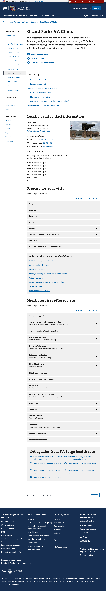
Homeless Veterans (8, 521)
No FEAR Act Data (55, 581)
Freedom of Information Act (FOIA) (38, 578)
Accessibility (6, 578)
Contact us (86, 8)
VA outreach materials (36, 546)
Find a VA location (86, 555)
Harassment (57, 578)
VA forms (31, 519)
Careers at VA (32, 543)
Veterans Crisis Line (87, 521)
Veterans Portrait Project (11, 584)
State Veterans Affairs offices (38, 536)
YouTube (57, 543)
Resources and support (88, 529)
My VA (86, 16)
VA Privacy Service (40, 581)
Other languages (24, 563)
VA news (57, 519)
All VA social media (60, 547)
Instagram (57, 533)
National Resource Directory (11, 552)
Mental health (6, 535)
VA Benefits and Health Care (14, 16)
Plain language (92, 578)
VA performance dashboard (84, 581)
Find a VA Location (49, 16)
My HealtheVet (97, 16)
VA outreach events (8, 548)
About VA (33, 16)
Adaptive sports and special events (11, 540)
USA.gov (68, 581)
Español (4, 563)
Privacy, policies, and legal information (16, 581)
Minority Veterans (7, 528)
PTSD (3, 532)
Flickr (56, 540)
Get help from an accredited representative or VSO (38, 527)
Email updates (59, 526)
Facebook (57, 529)
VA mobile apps (33, 532)
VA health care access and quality (40, 522)
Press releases (59, 522)
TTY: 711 (83, 544)
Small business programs (10, 545)
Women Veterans (7, 525)
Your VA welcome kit (35, 549)
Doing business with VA (36, 539)
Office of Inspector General (75, 578)
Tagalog (13, 563)
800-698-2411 (85, 541)
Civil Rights (18, 578)
